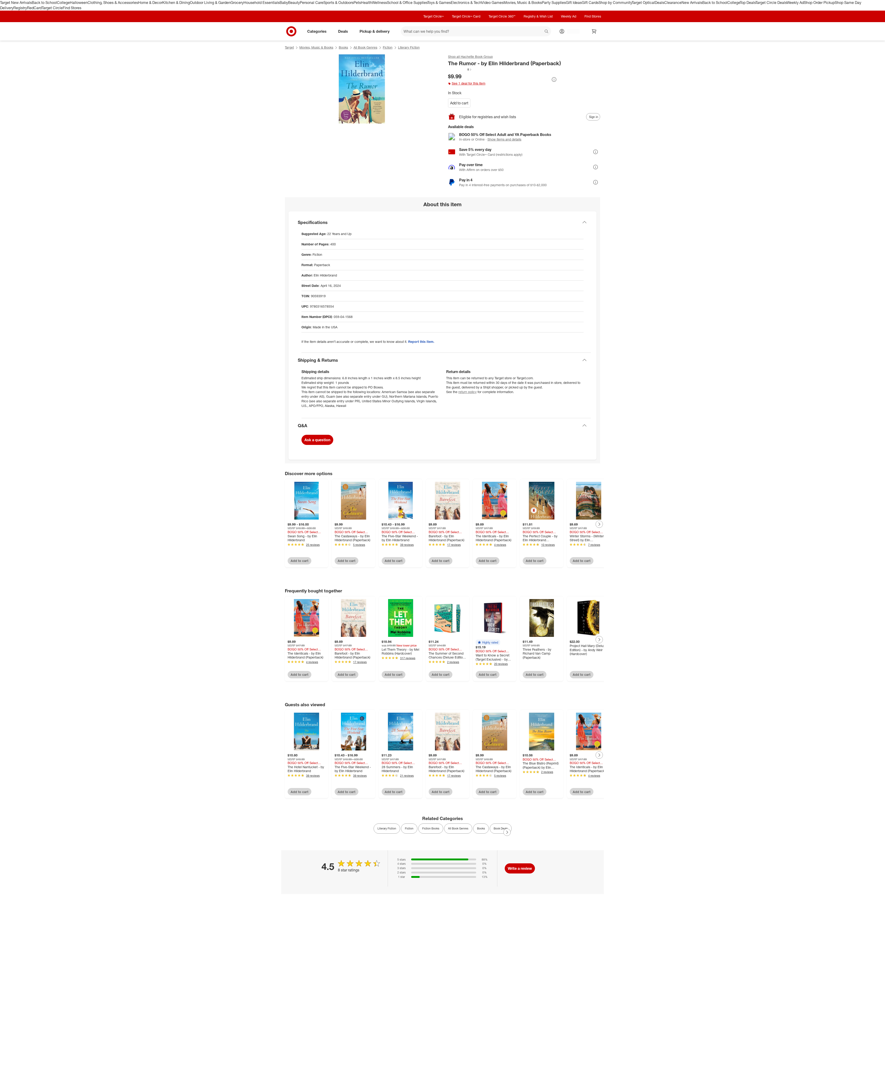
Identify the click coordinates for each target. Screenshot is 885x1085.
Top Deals (747, 2)
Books (343, 47)
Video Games (492, 2)
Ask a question (317, 440)
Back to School (44, 2)
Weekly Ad (795, 2)
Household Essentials (262, 2)
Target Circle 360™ (502, 16)
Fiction (387, 47)
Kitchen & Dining (176, 2)
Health (366, 2)
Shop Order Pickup (819, 2)
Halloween (79, 2)
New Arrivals (691, 2)
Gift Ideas (574, 2)
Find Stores (72, 8)
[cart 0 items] (594, 31)
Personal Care (311, 2)
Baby (284, 2)
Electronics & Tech (466, 2)
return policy (467, 392)
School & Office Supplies (407, 2)
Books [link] (481, 828)
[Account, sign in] (571, 31)
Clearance (672, 2)
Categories (317, 31)
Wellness (379, 2)
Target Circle (52, 8)
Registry (20, 8)
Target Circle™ (433, 16)
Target (289, 47)
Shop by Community (615, 2)
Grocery (237, 2)
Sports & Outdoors (338, 2)
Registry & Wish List (538, 16)
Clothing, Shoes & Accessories (113, 2)
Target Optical (643, 2)
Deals (659, 2)
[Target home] (291, 31)
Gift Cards (590, 2)
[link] (460, 69)
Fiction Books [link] (430, 828)
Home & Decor (150, 2)
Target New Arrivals (16, 2)
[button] (460, 69)
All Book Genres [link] (458, 828)
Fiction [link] (409, 828)
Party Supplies (554, 2)
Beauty (294, 2)
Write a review (520, 868)
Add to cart (459, 103)
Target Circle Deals (771, 2)
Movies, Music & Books (523, 2)
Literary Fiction (409, 47)
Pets (357, 2)
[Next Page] (599, 524)
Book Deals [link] (501, 828)
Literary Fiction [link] (387, 828)
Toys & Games (439, 2)
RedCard (34, 8)
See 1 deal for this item (468, 83)
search (546, 31)
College (63, 2)
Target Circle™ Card (466, 16)
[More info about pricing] (554, 79)
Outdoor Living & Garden (210, 2)
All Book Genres (365, 47)
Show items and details (504, 139)
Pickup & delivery (374, 31)
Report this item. (421, 342)
